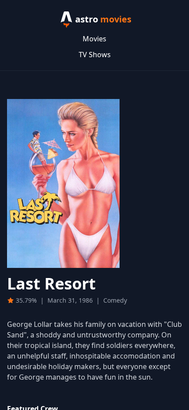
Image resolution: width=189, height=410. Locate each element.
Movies (94, 39)
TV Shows (95, 54)
